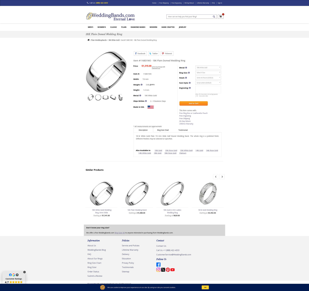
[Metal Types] (140, 95)
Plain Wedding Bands (99, 40)
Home (154, 3)
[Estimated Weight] (141, 84)
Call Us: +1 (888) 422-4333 (167, 250)
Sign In (220, 3)
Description (143, 130)
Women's (102, 27)
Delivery (125, 254)
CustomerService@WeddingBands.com (173, 254)
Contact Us (161, 246)
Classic (113, 27)
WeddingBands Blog (97, 250)
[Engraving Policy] (190, 83)
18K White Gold (113, 40)
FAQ (213, 3)
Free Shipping (164, 3)
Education (126, 258)
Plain (123, 27)
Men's (90, 27)
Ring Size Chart (163, 130)
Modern (153, 27)
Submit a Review (95, 276)
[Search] (214, 17)
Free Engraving (177, 3)
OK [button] (205, 287)
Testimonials (128, 267)
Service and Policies (130, 245)
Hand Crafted (168, 27)
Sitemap (125, 271)
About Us (92, 245)
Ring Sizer (92, 267)
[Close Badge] (24, 272)
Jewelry (182, 27)
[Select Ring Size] (189, 73)
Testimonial (183, 130)
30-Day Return (189, 3)
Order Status (93, 271)
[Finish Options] (186, 78)
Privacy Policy (128, 263)
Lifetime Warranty (203, 3)
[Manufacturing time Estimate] (146, 101)
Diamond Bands (138, 27)
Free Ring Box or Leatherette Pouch (193, 113)
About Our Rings (95, 258)
